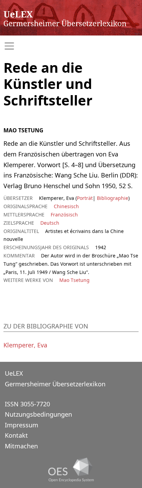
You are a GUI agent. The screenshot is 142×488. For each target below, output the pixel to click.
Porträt (85, 198)
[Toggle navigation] (71, 46)
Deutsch (49, 223)
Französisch (64, 214)
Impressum (21, 425)
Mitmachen (21, 446)
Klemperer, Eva (25, 345)
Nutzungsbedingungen (38, 414)
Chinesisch (66, 206)
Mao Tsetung (74, 280)
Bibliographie (111, 198)
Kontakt (16, 435)
